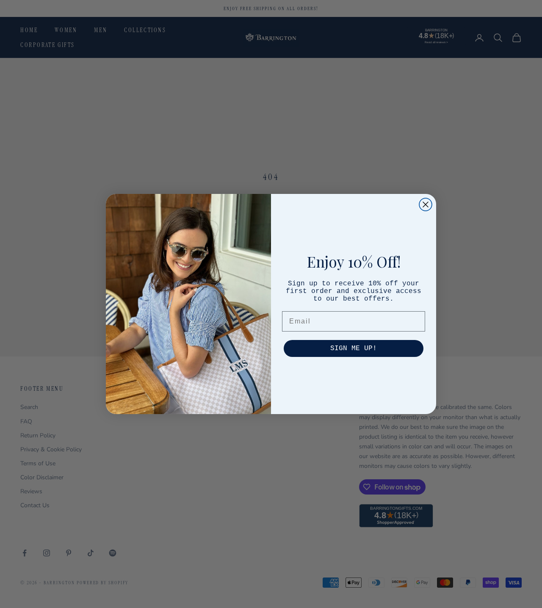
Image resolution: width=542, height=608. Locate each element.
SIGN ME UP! (353, 348)
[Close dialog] (425, 204)
